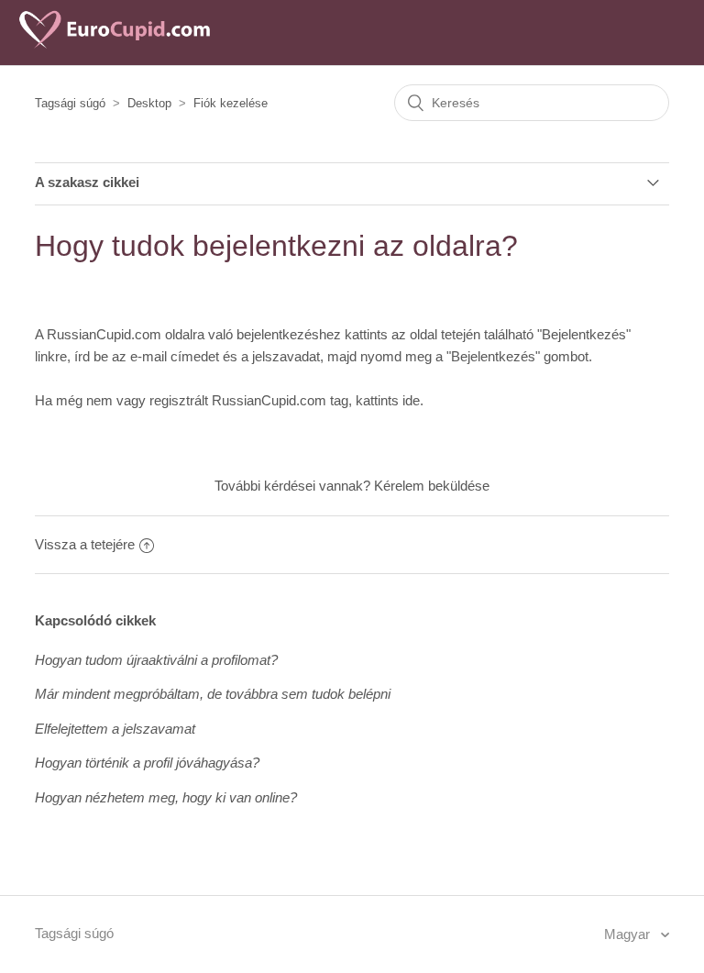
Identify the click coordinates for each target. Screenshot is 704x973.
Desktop (149, 103)
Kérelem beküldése (432, 485)
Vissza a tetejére (85, 544)
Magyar (629, 934)
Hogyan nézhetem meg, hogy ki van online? (166, 797)
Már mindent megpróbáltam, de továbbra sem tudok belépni (212, 694)
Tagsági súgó (70, 103)
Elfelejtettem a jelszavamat (115, 728)
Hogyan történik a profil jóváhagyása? (147, 762)
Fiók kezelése (230, 103)
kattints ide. (390, 400)
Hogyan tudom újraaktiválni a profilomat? (156, 660)
